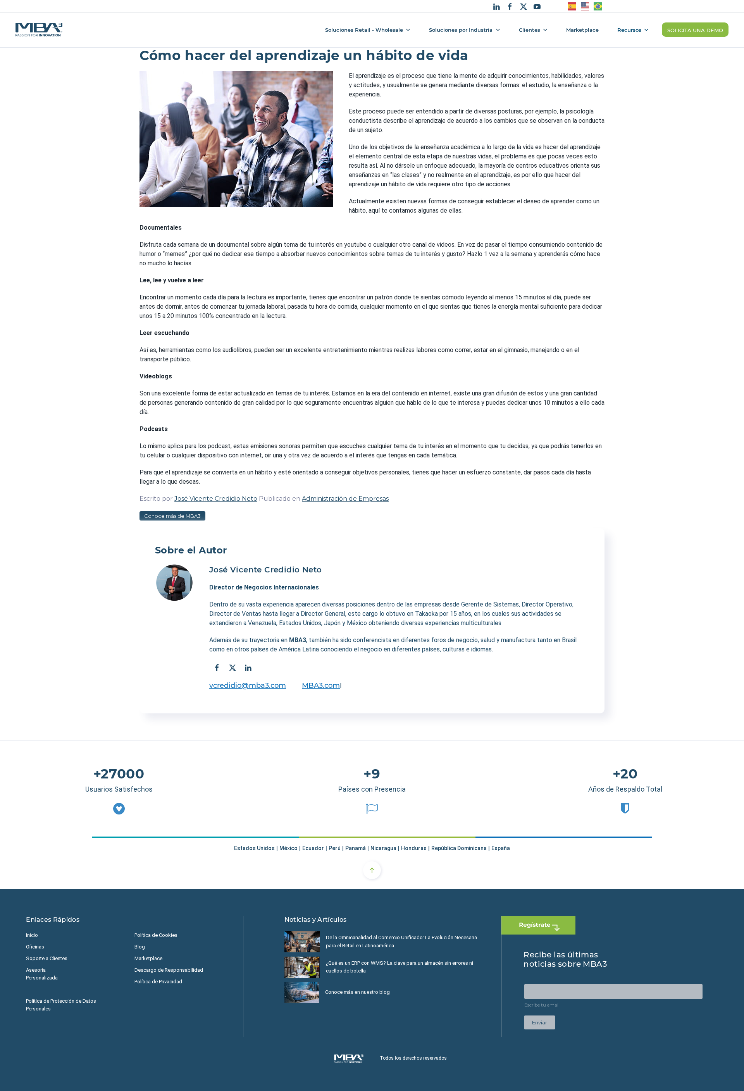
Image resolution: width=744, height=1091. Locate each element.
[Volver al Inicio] (39, 29)
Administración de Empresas (345, 498)
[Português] (598, 6)
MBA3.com (321, 685)
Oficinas (35, 947)
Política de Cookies (155, 935)
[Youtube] (537, 6)
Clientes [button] (529, 29)
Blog (139, 947)
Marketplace (582, 29)
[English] (585, 6)
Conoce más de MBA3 (172, 516)
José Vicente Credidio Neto (215, 498)
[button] (372, 870)
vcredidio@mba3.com (247, 685)
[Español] (572, 6)
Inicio (32, 935)
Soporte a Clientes (46, 958)
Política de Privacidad (158, 981)
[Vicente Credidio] (174, 583)
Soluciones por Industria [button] (461, 29)
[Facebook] (510, 6)
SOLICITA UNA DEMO (695, 30)
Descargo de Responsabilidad (168, 970)
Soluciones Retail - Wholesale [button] (364, 29)
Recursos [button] (629, 29)
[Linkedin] (496, 6)
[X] (523, 6)
